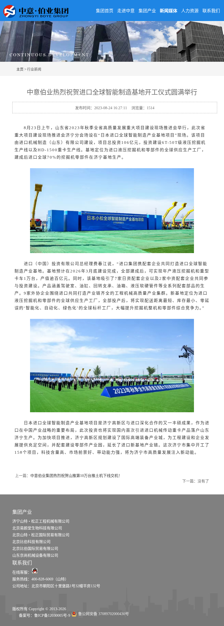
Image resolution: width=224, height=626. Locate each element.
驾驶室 (68, 286)
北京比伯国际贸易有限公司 (35, 549)
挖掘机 (68, 157)
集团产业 (147, 10)
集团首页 (104, 10)
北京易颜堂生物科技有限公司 (37, 528)
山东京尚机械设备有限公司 (35, 555)
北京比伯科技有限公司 (31, 542)
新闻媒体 (168, 10)
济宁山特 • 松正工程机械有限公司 (40, 521)
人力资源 (190, 10)
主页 (19, 69)
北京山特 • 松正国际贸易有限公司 (40, 535)
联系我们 (211, 10)
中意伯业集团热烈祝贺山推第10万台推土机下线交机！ (76, 476)
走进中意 (126, 10)
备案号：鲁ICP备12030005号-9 (41, 615)
